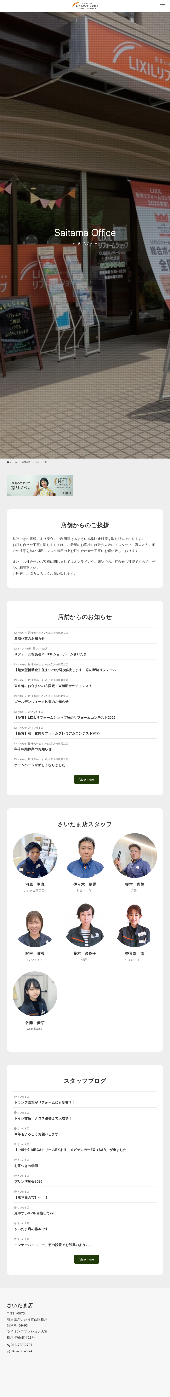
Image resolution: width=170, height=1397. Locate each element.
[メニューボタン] (162, 6)
